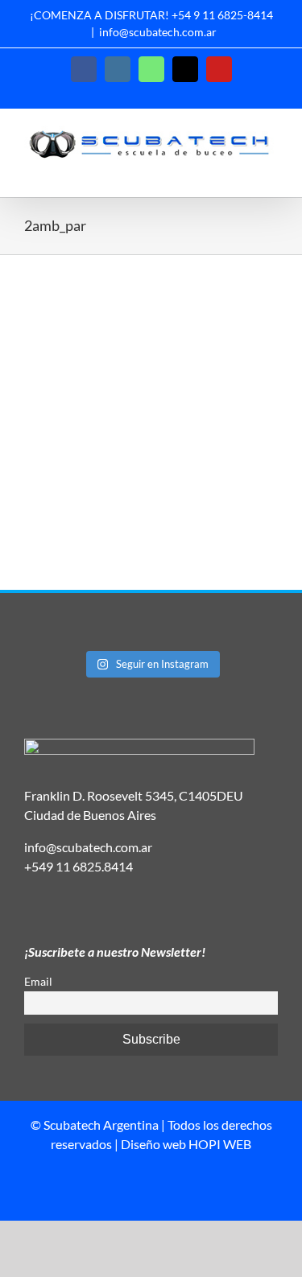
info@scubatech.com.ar (158, 32)
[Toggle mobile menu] (271, 171)
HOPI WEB (219, 1143)
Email (38, 981)
